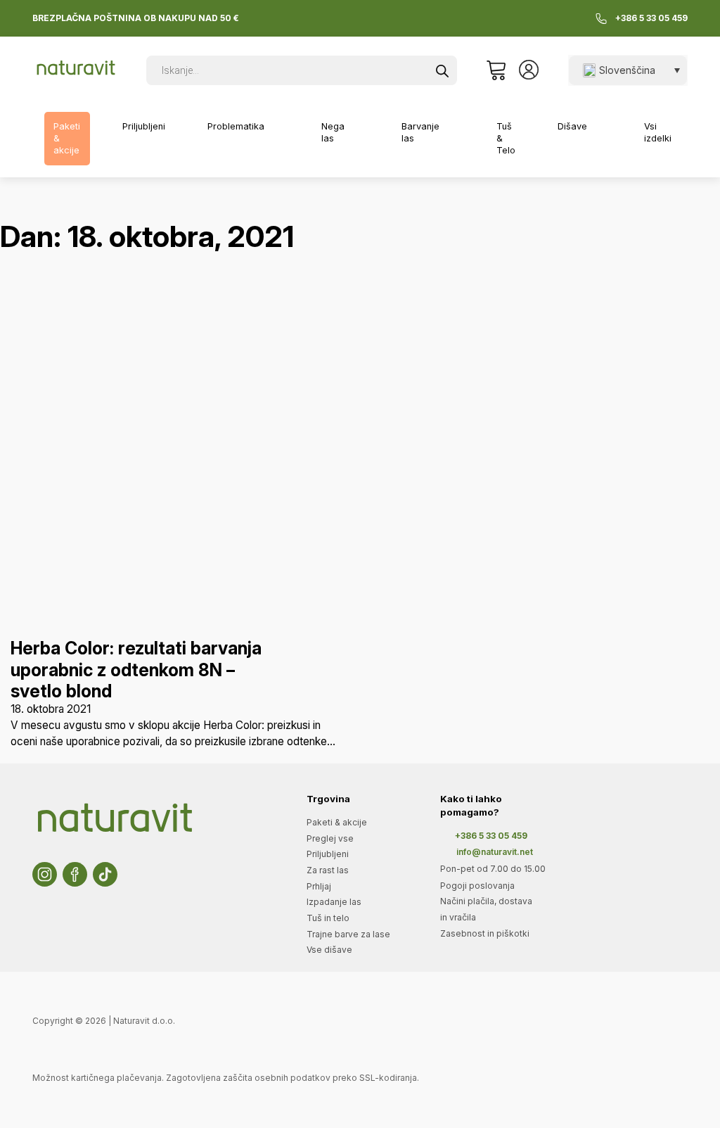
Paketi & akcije (66, 138)
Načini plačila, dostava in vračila (486, 909)
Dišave (572, 126)
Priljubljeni (143, 126)
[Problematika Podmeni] (281, 126)
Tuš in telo (328, 918)
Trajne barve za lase (348, 934)
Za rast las (328, 870)
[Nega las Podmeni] (361, 133)
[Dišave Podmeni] (604, 126)
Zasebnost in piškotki (484, 933)
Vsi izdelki (657, 132)
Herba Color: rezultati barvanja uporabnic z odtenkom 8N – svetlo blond (136, 670)
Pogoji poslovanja (477, 885)
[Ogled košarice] (496, 70)
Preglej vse (330, 838)
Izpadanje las (334, 901)
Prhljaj (319, 886)
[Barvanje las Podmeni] (456, 133)
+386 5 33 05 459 (651, 18)
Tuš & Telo (505, 138)
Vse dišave (329, 949)
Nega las (333, 132)
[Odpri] (496, 70)
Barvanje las (420, 132)
